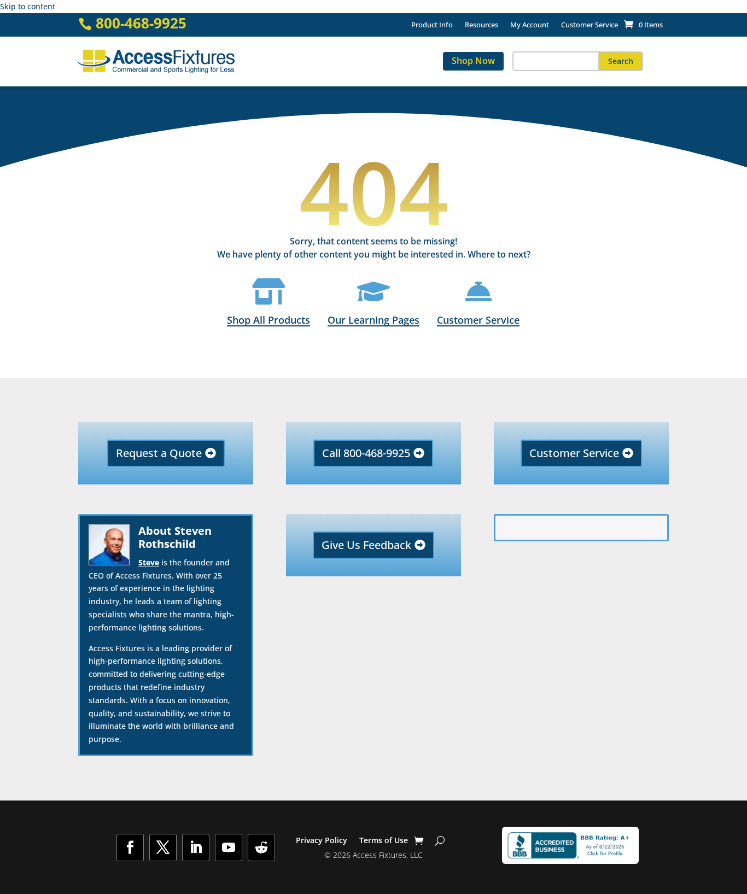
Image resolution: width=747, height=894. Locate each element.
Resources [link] (481, 25)
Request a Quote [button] (159, 453)
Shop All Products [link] (268, 319)
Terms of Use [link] (383, 841)
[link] (643, 24)
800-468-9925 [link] (141, 23)
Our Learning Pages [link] (373, 319)
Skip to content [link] (27, 6)
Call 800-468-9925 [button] (366, 453)
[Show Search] (440, 840)
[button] (620, 61)
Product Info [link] (432, 25)
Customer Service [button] (574, 453)
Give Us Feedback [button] (366, 544)
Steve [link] (148, 562)
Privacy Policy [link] (321, 841)
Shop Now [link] (473, 61)
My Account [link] (529, 25)
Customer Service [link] (589, 25)
